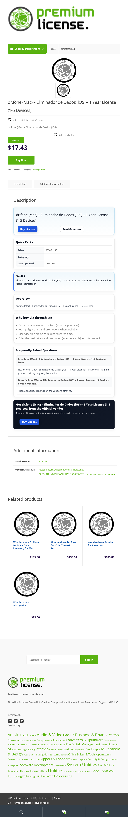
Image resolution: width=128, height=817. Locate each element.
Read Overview (72, 229)
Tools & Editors (106, 765)
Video (87, 771)
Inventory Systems (55, 750)
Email (63, 744)
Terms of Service (22, 802)
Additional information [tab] (52, 184)
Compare (40, 120)
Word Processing (59, 776)
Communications (27, 740)
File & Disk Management (83, 744)
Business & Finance (91, 734)
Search (89, 659)
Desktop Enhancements (27, 744)
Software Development (36, 765)
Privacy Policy (41, 802)
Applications (29, 735)
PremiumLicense (19, 798)
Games (104, 744)
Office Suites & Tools (82, 754)
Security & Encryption (101, 759)
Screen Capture (79, 759)
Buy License (27, 229)
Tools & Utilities (18, 771)
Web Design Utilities (34, 776)
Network (64, 755)
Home (52, 48)
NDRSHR (43, 461)
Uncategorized (38, 169)
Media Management (74, 749)
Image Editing (27, 749)
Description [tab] (20, 184)
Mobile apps (93, 749)
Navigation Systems (48, 754)
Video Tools (99, 771)
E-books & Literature (48, 744)
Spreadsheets (60, 765)
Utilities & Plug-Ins (73, 771)
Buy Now (21, 160)
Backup (68, 735)
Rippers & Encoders (55, 759)
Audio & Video (49, 734)
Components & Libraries (51, 740)
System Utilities (82, 764)
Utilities (55, 770)
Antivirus (15, 734)
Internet (41, 749)
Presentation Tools (31, 759)
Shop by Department (27, 48)
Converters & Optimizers (84, 740)
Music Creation (29, 755)
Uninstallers (38, 771)
